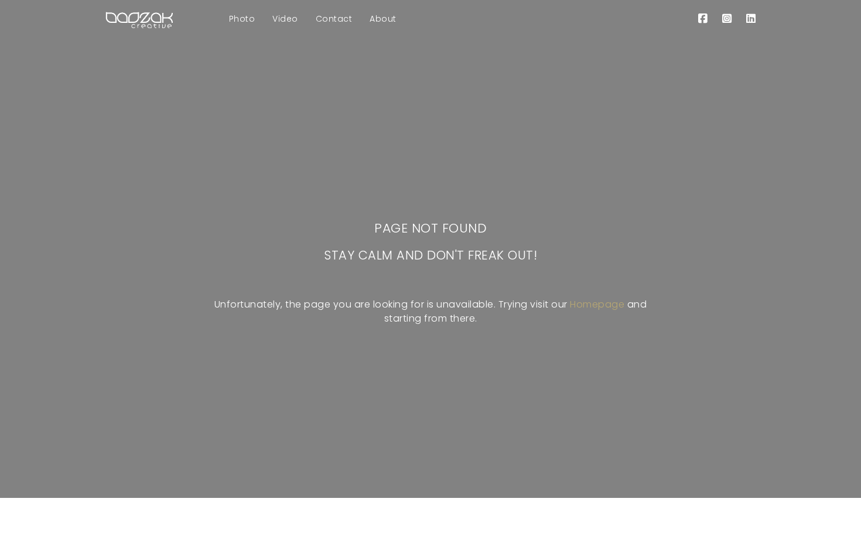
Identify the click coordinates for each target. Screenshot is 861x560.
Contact (334, 19)
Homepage (597, 304)
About (383, 19)
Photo (242, 19)
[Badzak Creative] (139, 19)
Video (285, 19)
